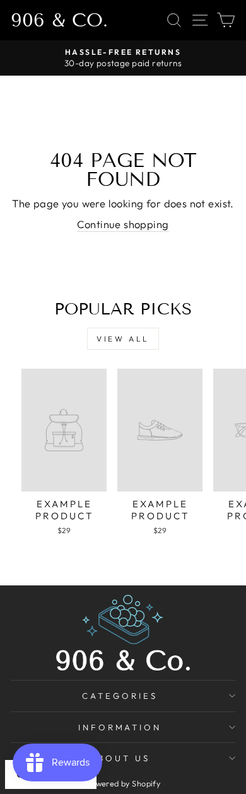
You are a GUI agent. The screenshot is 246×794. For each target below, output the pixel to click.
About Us (120, 758)
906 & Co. (59, 20)
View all (123, 338)
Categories (120, 696)
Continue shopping (122, 224)
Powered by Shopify (123, 783)
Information (120, 727)
